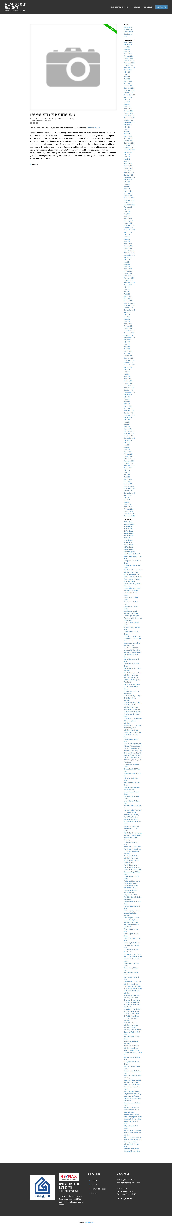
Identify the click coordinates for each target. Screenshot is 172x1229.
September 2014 (129, 365)
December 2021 (129, 170)
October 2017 (128, 280)
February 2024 (128, 111)
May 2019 (127, 239)
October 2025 (128, 65)
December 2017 (129, 276)
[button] (161, 7)
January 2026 (128, 58)
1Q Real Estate (128, 535)
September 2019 (129, 230)
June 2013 (127, 399)
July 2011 (127, 443)
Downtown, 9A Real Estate (132, 638)
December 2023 (129, 115)
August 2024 (128, 97)
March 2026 (128, 54)
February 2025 (128, 83)
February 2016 (128, 326)
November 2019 (129, 225)
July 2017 (127, 287)
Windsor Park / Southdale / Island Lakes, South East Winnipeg (132, 1133)
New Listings (128, 29)
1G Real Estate (128, 531)
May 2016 (127, 319)
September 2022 (129, 150)
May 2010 (127, 475)
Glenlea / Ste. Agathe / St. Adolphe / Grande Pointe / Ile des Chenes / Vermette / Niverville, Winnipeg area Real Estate (133, 757)
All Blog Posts (128, 27)
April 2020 (127, 216)
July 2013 (127, 397)
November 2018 (129, 253)
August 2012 (128, 417)
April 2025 (127, 79)
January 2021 (128, 195)
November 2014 (129, 360)
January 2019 (128, 248)
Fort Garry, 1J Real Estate (132, 709)
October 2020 (128, 202)
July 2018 (127, 260)
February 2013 (128, 408)
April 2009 (127, 504)
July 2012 (127, 420)
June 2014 (127, 372)
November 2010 (129, 461)
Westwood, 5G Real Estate (132, 1119)
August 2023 (128, 125)
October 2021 (128, 175)
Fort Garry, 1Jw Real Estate (132, 712)
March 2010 (128, 479)
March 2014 (128, 379)
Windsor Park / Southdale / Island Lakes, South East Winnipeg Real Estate (132, 1139)
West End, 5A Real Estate (132, 1085)
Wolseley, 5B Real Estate (132, 1151)
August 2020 (128, 207)
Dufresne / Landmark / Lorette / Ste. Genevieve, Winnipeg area (132, 643)
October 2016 (128, 308)
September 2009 (129, 493)
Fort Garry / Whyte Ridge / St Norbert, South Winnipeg (132, 698)
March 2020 (128, 218)
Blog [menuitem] (144, 7)
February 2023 (128, 138)
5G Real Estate (128, 549)
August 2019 (128, 232)
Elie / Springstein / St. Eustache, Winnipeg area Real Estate (132, 680)
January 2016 (128, 328)
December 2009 (129, 486)
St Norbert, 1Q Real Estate (43, 120)
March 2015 (128, 351)
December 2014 (129, 358)
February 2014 (128, 381)
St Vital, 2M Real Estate (131, 1016)
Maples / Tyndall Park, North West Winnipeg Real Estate (132, 821)
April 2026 (127, 51)
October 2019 (128, 228)
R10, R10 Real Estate (130, 890)
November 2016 (129, 305)
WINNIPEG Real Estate (131, 1149)
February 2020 (128, 221)
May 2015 (127, 347)
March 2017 (128, 296)
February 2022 (128, 166)
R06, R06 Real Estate (131, 885)
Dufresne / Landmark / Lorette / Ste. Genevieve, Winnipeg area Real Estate (132, 650)
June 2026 (127, 47)
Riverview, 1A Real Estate (132, 943)
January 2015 (128, 356)
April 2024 (127, 106)
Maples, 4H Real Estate (131, 826)
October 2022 (128, 147)
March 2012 (128, 429)
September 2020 (129, 205)
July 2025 (127, 72)
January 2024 (128, 113)
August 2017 (128, 285)
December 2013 (129, 385)
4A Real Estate (128, 545)
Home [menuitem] (112, 7)
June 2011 (127, 445)
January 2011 (128, 456)
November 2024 (129, 90)
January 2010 (128, 484)
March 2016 (128, 324)
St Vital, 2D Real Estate (131, 1014)
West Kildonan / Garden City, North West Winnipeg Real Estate (132, 1098)
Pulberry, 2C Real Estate (132, 881)
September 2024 (129, 95)
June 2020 (127, 212)
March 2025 (128, 81)
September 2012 (129, 415)
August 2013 (128, 395)
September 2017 (129, 282)
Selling (137, 7)
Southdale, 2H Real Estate (132, 986)
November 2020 (129, 200)
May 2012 (127, 424)
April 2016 (127, 321)
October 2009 (128, 491)
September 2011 (129, 438)
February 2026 (128, 56)
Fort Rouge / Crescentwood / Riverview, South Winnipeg (133, 721)
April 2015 (127, 349)
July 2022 (127, 154)
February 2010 (128, 481)
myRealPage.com (89, 1222)
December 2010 (129, 459)
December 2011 (129, 431)
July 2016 (127, 314)
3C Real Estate (128, 542)
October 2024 (128, 93)
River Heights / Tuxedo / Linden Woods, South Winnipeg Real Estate (132, 920)
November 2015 (129, 333)
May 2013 (127, 401)
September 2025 (129, 67)
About (149, 7)
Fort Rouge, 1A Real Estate (132, 732)
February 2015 (128, 353)
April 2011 (127, 449)
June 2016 (127, 317)
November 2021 (129, 173)
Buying (128, 7)
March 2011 (127, 452)
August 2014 (128, 367)
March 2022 (128, 163)
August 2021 (128, 179)
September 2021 (129, 177)
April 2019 (127, 241)
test (125, 36)
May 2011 (127, 447)
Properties (119, 7)
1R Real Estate (128, 538)
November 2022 (129, 145)
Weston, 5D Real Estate (131, 1107)
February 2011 (128, 454)
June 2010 (127, 472)
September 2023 (129, 122)
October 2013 (128, 390)
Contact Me (161, 7)
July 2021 (127, 182)
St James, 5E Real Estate (132, 1000)
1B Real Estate (128, 522)
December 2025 (129, 60)
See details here (93, 128)
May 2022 (127, 159)
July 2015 (127, 342)
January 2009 (128, 511)
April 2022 (127, 161)
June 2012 (127, 422)
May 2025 (127, 76)
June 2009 (127, 500)
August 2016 (128, 312)
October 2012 (128, 413)
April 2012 (127, 427)
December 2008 (129, 513)
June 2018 (127, 262)
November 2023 (129, 118)
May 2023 (127, 131)
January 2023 (128, 141)
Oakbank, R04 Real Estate (132, 869)
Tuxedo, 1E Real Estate (131, 1050)
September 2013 (129, 392)
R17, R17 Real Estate (130, 895)
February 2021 (128, 193)
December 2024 (129, 88)
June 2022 (127, 157)
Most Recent (128, 42)
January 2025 (128, 86)
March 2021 (128, 191)
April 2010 (127, 477)
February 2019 (128, 246)
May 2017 (127, 292)
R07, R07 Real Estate (130, 888)
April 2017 (127, 294)
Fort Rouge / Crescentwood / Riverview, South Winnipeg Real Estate (133, 728)
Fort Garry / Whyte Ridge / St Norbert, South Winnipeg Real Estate (132, 705)
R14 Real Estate (129, 892)
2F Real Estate (128, 540)
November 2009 (129, 488)
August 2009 (128, 495)
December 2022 (129, 143)
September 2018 (129, 255)
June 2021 (127, 184)
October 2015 (128, 335)
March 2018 (128, 269)
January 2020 (128, 223)
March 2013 (128, 406)
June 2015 (127, 344)
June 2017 (127, 289)
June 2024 (127, 102)
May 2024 (127, 104)
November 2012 (129, 411)
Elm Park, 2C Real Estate (132, 684)
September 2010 (129, 465)
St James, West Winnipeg (132, 1002)
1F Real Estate (128, 529)
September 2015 (129, 337)
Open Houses (128, 32)
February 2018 (128, 271)
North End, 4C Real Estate (132, 849)
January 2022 (128, 168)
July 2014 (127, 369)
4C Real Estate (128, 547)
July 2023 (127, 127)
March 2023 (128, 136)
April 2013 (127, 404)
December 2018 (129, 250)
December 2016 (129, 303)
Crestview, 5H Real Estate (132, 636)
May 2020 (127, 214)
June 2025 (127, 74)
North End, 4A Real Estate (132, 847)
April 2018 (127, 266)
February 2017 (128, 298)
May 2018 (127, 264)
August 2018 (128, 257)
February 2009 (128, 509)
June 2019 (127, 237)
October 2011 (128, 436)
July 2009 (127, 497)
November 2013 (129, 388)
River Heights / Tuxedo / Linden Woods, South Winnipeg (132, 913)
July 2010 (127, 470)
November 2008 (129, 516)
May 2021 (127, 186)
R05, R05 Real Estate (130, 883)
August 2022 (128, 152)
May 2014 (127, 374)
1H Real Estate (128, 533)
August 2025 (128, 70)
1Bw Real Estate (129, 524)
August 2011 (128, 440)
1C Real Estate (128, 526)
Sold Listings (128, 34)
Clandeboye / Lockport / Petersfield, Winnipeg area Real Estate (133, 618)
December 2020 (129, 198)
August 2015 (128, 340)
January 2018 (128, 273)
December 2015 (129, 330)
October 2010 (128, 463)
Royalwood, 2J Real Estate (132, 954)
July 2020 (127, 209)
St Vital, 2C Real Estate (131, 1011)
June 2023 (127, 129)
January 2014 (128, 383)
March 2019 (128, 244)
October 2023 (128, 120)
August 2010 (128, 468)
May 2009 (127, 502)
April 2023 (127, 134)
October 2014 (128, 363)
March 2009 (128, 507)
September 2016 (129, 310)
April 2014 (127, 376)
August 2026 (128, 44)
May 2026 (127, 49)
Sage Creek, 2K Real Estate (133, 956)
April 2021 (127, 189)
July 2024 (127, 99)
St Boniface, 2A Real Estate (133, 988)
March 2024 (128, 109)
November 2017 (129, 278)
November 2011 (129, 433)
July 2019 (127, 234)
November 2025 (129, 63)
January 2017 (128, 301)
